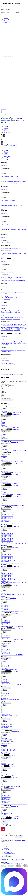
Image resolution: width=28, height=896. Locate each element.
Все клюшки (4, 194)
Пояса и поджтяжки (14, 277)
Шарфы (12, 363)
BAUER (6, 242)
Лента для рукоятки (15, 205)
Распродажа (7, 159)
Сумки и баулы (9, 278)
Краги (16, 253)
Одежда (6, 128)
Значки (7, 350)
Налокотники (11, 253)
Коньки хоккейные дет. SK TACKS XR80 (12, 611)
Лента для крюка (5, 205)
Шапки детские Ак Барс (16, 328)
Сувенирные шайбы (6, 351)
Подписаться (19, 837)
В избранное (4, 417)
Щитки (25, 253)
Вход (5, 145)
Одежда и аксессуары (17, 381)
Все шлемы (4, 218)
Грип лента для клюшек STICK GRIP (10, 786)
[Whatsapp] (14, 83)
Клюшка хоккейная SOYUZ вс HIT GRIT (12, 427)
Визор (2, 229)
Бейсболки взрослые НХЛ (12, 325)
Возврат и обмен (8, 850)
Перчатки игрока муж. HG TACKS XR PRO (12, 505)
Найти (17, 12)
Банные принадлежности (7, 342)
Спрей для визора (22, 229)
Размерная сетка (8, 852)
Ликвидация (8, 132)
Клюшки (6, 152)
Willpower (10, 272)
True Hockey (10, 176)
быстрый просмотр (5, 416)
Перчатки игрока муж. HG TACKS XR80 (12, 461)
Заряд (13, 200)
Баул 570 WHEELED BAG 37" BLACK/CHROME (14, 804)
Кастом (6, 157)
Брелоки (3, 350)
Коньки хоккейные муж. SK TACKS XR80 (12, 626)
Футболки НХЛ (15, 312)
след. (6, 824)
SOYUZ (16, 176)
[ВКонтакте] (14, 56)
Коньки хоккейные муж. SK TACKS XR (11, 684)
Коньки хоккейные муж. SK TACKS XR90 (12, 655)
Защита (6, 154)
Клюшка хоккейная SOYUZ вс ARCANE (12, 412)
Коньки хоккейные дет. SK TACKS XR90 (12, 639)
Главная (6, 18)
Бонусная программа (9, 853)
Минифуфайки (18, 343)
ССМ (2, 176)
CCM (2, 200)
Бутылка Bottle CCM (6, 740)
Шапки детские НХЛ (14, 330)
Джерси (8, 363)
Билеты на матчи (11, 860)
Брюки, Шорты (5, 311)
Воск (22, 205)
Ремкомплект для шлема (7, 230)
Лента (21, 277)
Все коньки (4, 170)
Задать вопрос (7, 856)
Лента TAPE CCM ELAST (8, 764)
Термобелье (4, 248)
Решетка (6, 229)
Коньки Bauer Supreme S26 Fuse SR (10, 715)
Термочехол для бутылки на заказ (16, 280)
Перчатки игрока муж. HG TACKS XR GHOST (13, 451)
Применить (9, 400)
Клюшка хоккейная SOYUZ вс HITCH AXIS (12, 440)
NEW (4, 387)
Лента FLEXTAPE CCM (7, 753)
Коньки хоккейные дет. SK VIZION (10, 699)
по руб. (15, 414)
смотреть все (4, 165)
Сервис (6, 130)
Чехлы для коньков (16, 181)
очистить (3, 400)
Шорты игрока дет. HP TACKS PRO (10, 816)
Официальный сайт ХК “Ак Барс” (10, 859)
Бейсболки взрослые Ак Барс (8, 324)
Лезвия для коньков (6, 181)
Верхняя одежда (13, 311)
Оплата (6, 20)
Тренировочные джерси (13, 248)
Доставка (6, 19)
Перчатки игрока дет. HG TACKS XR (11, 472)
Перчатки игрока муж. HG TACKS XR (11, 483)
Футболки (8, 312)
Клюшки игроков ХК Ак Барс (9, 292)
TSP (7, 272)
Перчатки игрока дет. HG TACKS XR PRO (12, 494)
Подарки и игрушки (20, 350)
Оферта (20, 863)
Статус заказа (7, 855)
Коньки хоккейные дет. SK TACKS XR (11, 669)
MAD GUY (11, 242)
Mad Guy (3, 272)
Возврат (6, 22)
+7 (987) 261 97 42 (18, 840)
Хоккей (6, 126)
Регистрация (13, 145)
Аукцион (6, 129)
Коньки (6, 150)
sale (11, 387)
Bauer (5, 176)
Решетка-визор (13, 229)
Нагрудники (4, 253)
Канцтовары (17, 342)
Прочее (7, 344)
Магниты (11, 350)
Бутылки (3, 277)
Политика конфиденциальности (9, 863)
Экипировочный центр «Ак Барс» (10, 364)
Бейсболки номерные (13, 327)
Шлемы (6, 153)
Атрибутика (7, 299)
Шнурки (3, 278)
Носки (7, 277)
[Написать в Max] (14, 894)
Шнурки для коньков (17, 182)
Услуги (3, 382)
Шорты (20, 253)
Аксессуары (7, 156)
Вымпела (3, 363)
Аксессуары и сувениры (10, 297)
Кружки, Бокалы (9, 343)
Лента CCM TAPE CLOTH (8, 775)
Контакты (6, 846)
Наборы (3, 254)
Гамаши (16, 278)
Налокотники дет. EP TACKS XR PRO (11, 729)
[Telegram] (14, 107)
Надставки (3, 206)
